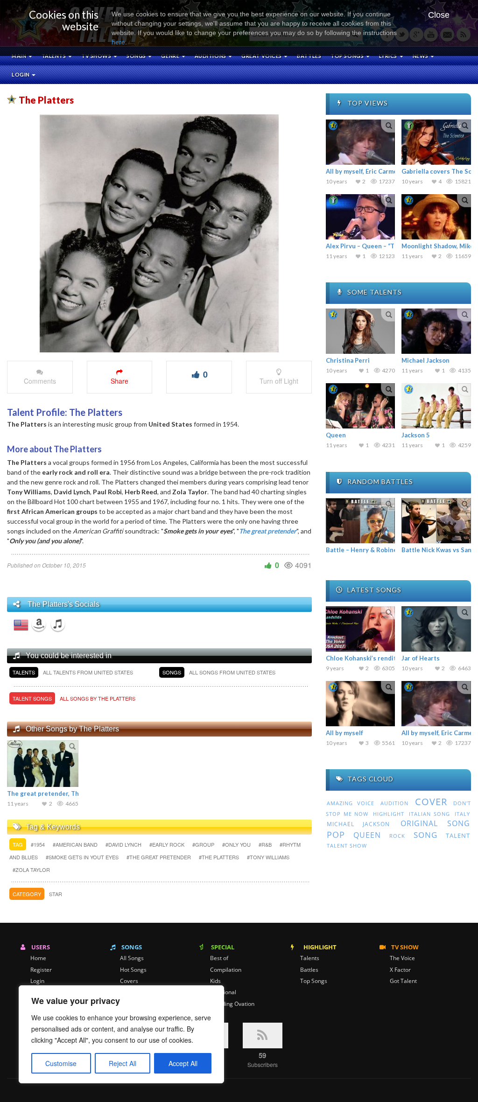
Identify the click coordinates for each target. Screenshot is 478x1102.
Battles (309, 56)
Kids (215, 981)
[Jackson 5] (436, 405)
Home (38, 958)
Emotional (223, 992)
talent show (347, 845)
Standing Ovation (232, 1004)
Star (55, 894)
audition (394, 803)
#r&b (266, 844)
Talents (54, 56)
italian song (429, 813)
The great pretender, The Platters (57, 793)
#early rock (167, 844)
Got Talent (403, 981)
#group (204, 844)
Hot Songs (133, 970)
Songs (137, 56)
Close (439, 15)
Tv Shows (96, 56)
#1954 (38, 844)
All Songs (132, 958)
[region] (121, 1034)
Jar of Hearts (420, 658)
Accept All (183, 1063)
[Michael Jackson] (436, 331)
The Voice (402, 958)
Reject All (122, 1063)
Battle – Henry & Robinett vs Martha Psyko (389, 550)
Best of (219, 958)
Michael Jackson (425, 360)
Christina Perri (348, 360)
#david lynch (124, 844)
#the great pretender (159, 857)
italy (462, 813)
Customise (61, 1063)
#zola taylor (31, 869)
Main (20, 56)
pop (336, 834)
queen (367, 835)
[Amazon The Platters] (39, 624)
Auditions (211, 56)
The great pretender (267, 531)
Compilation (225, 970)
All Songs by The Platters (97, 698)
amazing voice (350, 803)
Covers (129, 981)
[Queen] (360, 405)
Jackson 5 (415, 435)
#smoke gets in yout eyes (83, 857)
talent (458, 835)
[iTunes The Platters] (58, 624)
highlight (388, 813)
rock (397, 836)
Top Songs (313, 981)
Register (41, 970)
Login (21, 74)
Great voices (262, 56)
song (425, 834)
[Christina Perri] (360, 331)
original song (435, 823)
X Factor (400, 970)
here (118, 42)
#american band (76, 844)
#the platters (219, 857)
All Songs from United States (232, 672)
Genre (170, 56)
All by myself (344, 733)
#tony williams (268, 857)
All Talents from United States (88, 672)
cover (431, 801)
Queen (336, 435)
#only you (237, 844)
